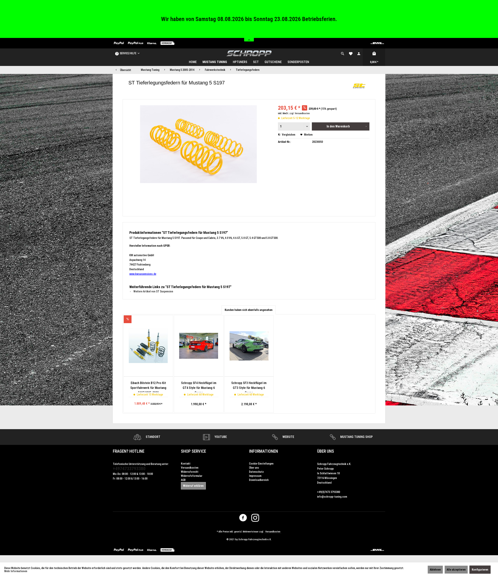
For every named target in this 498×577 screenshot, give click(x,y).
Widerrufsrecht (189, 471)
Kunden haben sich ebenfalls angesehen (249, 309)
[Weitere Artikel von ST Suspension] (359, 86)
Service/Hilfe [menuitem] (128, 53)
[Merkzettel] (351, 53)
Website (288, 437)
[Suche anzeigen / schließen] (342, 53)
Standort (152, 437)
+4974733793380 (129, 468)
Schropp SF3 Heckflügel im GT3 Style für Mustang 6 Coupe (249, 386)
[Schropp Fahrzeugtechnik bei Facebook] (243, 518)
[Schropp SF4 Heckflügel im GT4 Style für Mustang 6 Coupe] (198, 346)
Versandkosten (189, 467)
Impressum (255, 475)
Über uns (254, 467)
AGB (183, 479)
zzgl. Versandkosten (299, 113)
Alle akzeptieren (456, 569)
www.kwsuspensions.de (142, 273)
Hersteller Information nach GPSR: (149, 245)
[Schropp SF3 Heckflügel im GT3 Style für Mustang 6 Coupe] (249, 346)
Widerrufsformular (191, 475)
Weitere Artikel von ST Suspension (153, 291)
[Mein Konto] (359, 53)
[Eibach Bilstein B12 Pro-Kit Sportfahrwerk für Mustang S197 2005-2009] (148, 346)
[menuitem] (342, 53)
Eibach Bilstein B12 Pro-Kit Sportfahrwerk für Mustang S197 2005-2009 (148, 386)
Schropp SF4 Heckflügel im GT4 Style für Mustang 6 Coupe (198, 386)
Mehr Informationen (15, 571)
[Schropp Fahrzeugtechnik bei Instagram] (255, 518)
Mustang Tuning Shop (356, 437)
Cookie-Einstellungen (261, 463)
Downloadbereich (259, 479)
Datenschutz (256, 471)
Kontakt (185, 463)
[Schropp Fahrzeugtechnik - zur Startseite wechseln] (249, 53)
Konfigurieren (480, 569)
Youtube (220, 437)
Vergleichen (288, 134)
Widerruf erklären (193, 485)
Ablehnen (435, 569)
